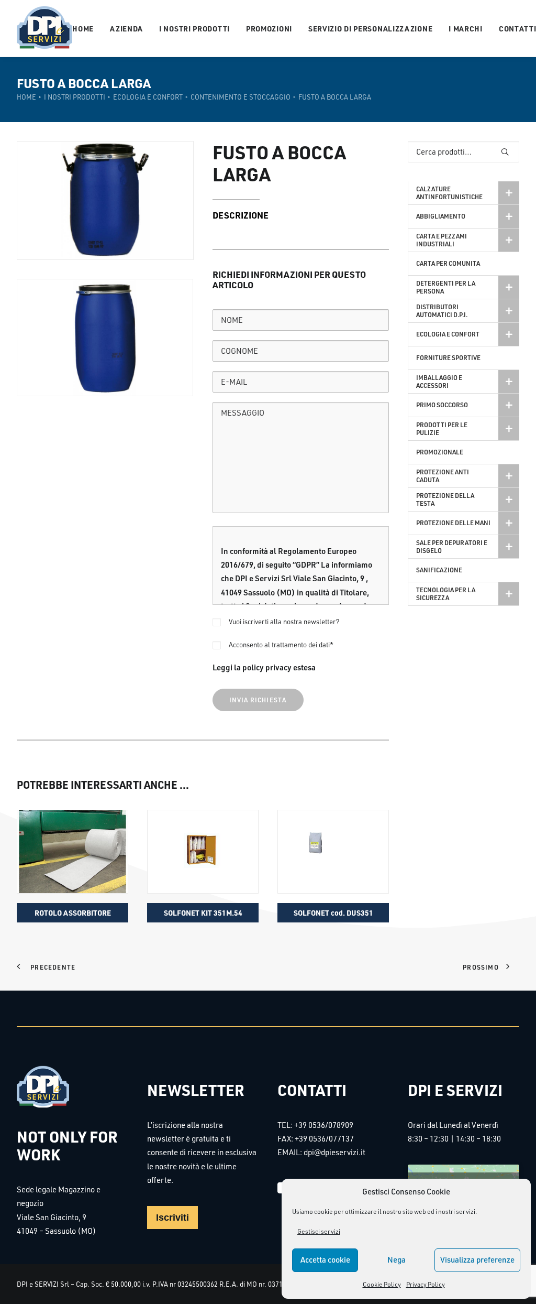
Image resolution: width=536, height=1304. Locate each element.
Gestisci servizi (318, 1231)
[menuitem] (86, 28)
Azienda (126, 28)
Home (83, 28)
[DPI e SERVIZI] (44, 28)
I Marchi (466, 28)
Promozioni (269, 28)
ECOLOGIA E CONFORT (148, 97)
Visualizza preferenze (477, 1260)
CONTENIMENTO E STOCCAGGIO (241, 97)
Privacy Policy (425, 1284)
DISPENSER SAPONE (333, 912)
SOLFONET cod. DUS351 (203, 912)
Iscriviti (172, 1217)
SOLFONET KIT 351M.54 (73, 912)
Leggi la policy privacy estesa (264, 667)
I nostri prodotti (194, 28)
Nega (396, 1260)
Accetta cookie (325, 1260)
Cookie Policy (382, 1284)
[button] (72, 851)
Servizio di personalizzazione (370, 28)
